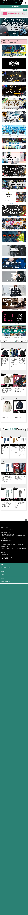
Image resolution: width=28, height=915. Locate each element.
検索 (25, 9)
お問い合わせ (3, 571)
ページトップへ (26, 520)
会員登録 (2, 574)
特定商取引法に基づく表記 (5, 581)
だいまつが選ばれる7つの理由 (6, 567)
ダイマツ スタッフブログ (7, 560)
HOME (2, 564)
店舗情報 (2, 578)
